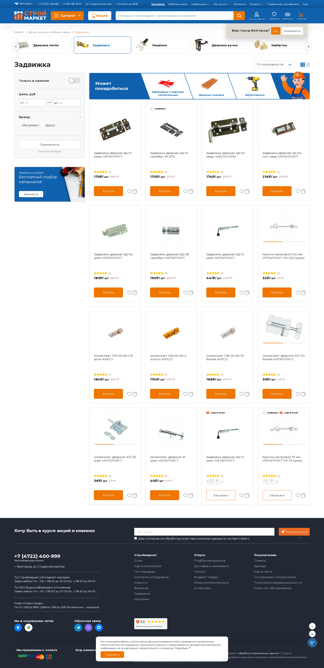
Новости (140, 582)
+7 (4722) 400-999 (48, 4)
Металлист (30, 125)
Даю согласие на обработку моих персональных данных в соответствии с (218, 538)
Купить (108, 191)
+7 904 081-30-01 (72, 4)
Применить (50, 144)
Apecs (50, 125)
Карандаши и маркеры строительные (168, 93)
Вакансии (141, 588)
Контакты (158, 4)
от (22, 102)
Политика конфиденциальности (278, 582)
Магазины (239, 4)
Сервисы (255, 4)
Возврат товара (206, 577)
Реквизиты (142, 593)
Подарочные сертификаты (283, 4)
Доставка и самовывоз (211, 566)
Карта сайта (263, 571)
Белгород (25, 3)
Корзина (302, 19)
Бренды (260, 566)
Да (276, 31)
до (56, 102)
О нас (138, 560)
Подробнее (181, 648)
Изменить (292, 31)
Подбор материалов (209, 560)
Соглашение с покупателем (275, 577)
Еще (305, 4)
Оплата (199, 571)
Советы (260, 560)
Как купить (220, 4)
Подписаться (297, 532)
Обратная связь (178, 4)
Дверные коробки (211, 94)
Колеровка (202, 588)
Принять (112, 654)
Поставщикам (144, 571)
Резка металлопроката (211, 582)
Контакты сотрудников (151, 577)
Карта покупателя (147, 566)
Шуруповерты (255, 94)
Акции (102, 15)
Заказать (221, 495)
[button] (15, 46)
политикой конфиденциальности (274, 538)
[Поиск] (239, 15)
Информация (199, 4)
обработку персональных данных (258, 653)
